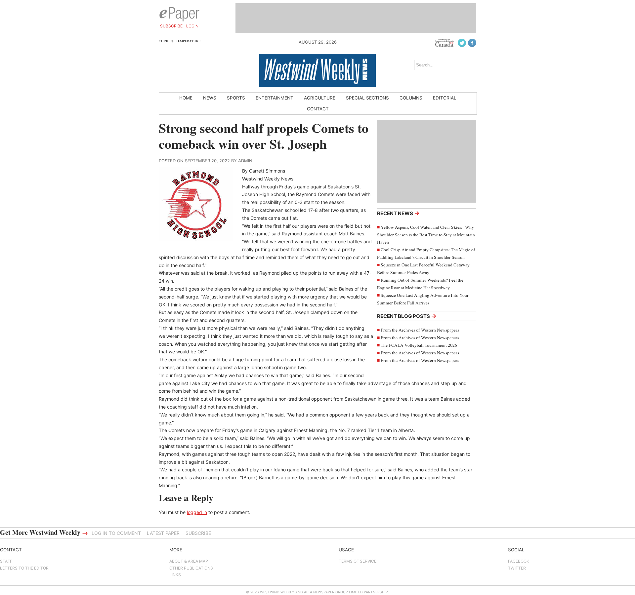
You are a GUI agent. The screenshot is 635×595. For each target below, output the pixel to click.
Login (192, 25)
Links (175, 574)
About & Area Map (188, 561)
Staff (6, 561)
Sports (236, 97)
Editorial (444, 97)
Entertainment (274, 97)
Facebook (518, 561)
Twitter (517, 568)
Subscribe (171, 25)
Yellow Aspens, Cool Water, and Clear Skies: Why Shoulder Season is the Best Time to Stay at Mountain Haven (426, 234)
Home (185, 97)
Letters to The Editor (24, 568)
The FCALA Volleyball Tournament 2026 (419, 345)
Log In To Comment (116, 533)
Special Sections (367, 97)
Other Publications (191, 568)
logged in (197, 512)
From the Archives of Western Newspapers (420, 330)
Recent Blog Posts (407, 315)
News (209, 97)
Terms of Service (357, 561)
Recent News (398, 213)
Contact (318, 108)
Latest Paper (163, 533)
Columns (411, 97)
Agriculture (319, 97)
